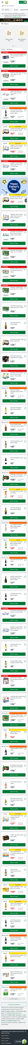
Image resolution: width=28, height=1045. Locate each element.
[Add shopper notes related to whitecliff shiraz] (25, 560)
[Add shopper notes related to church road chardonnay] (25, 869)
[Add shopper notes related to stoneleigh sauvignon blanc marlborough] (25, 525)
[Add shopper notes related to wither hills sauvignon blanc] (25, 903)
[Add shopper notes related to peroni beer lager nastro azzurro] (25, 610)
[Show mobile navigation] (2, 2)
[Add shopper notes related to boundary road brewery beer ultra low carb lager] (25, 232)
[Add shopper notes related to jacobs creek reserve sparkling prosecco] (25, 576)
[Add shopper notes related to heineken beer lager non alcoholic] (25, 696)
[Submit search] (3, 9)
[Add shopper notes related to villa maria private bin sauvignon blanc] (25, 798)
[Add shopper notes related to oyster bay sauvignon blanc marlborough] (25, 542)
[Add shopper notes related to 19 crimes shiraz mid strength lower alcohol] (25, 110)
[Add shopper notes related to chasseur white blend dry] (25, 989)
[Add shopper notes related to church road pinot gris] (25, 441)
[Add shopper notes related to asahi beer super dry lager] (25, 356)
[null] (14, 186)
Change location (16, 17)
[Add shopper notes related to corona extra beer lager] (25, 128)
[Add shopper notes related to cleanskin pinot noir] (25, 594)
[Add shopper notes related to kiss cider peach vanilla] (25, 491)
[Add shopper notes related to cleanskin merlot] (25, 458)
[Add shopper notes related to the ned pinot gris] (25, 323)
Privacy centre (4, 1040)
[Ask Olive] (24, 1042)
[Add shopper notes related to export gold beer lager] (25, 887)
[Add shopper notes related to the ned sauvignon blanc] (25, 508)
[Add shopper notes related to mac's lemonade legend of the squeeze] (25, 54)
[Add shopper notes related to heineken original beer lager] (25, 250)
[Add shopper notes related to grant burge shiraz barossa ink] (25, 920)
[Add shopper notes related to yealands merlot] (25, 748)
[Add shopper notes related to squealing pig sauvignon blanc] (25, 955)
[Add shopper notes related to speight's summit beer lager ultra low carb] (25, 145)
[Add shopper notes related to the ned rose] (25, 782)
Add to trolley (14, 66)
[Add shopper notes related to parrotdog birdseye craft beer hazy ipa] (25, 852)
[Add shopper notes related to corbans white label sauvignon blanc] (25, 661)
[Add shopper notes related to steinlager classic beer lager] (25, 474)
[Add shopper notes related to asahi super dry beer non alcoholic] (25, 678)
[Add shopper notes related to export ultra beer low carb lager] (25, 91)
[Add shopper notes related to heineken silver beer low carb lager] (25, 73)
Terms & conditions (6, 1043)
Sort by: (3, 49)
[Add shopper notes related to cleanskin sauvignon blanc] (25, 408)
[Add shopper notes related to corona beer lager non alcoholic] (25, 816)
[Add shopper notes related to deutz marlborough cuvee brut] (25, 424)
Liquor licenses (5, 1035)
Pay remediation (5, 1038)
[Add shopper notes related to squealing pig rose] (25, 732)
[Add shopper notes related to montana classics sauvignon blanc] (25, 390)
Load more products (14, 1004)
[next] (26, 200)
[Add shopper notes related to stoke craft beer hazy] (25, 835)
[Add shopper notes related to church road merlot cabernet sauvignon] (25, 937)
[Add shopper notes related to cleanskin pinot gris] (25, 644)
